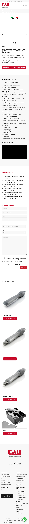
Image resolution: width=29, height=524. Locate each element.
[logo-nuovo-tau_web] (12, 5)
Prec (3, 34)
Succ (26, 34)
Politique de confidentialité (15, 261)
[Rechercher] (22, 5)
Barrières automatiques (22, 503)
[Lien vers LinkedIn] (14, 463)
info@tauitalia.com (18, 1)
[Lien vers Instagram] (17, 463)
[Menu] (26, 5)
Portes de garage (20, 495)
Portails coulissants (20, 491)
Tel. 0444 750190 (10, 1)
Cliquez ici (18, 485)
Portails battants (20, 493)
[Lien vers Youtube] (20, 463)
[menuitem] (22, 5)
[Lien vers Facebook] (9, 463)
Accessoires (19, 513)
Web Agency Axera (8, 522)
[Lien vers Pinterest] (12, 463)
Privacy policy (10, 520)
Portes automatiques (21, 497)
